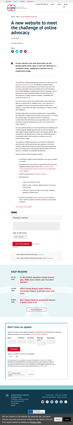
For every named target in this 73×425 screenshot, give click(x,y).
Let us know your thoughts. (24, 207)
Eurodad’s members (40, 174)
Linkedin (22, 1)
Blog (17, 17)
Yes (11, 356)
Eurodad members (35, 334)
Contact (59, 4)
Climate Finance (43, 169)
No (17, 356)
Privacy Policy (50, 395)
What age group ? (40, 339)
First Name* (21, 338)
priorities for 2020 (27, 84)
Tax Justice (45, 166)
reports (35, 197)
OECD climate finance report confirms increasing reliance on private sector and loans (37, 291)
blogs (40, 197)
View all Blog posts (36, 310)
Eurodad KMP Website (41, 4)
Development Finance (31, 169)
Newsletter (30, 1)
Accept (58, 419)
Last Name (30, 338)
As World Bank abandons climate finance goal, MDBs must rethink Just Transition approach (37, 279)
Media (65, 4)
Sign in (53, 4)
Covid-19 (13, 212)
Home (13, 17)
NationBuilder (52, 397)
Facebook (8, 1)
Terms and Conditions (61, 395)
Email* (9, 338)
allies (45, 334)
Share (13, 48)
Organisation (51, 338)
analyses (45, 197)
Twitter (15, 1)
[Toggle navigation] (64, 7)
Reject (67, 419)
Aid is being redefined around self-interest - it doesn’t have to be (38, 301)
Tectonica (64, 397)
